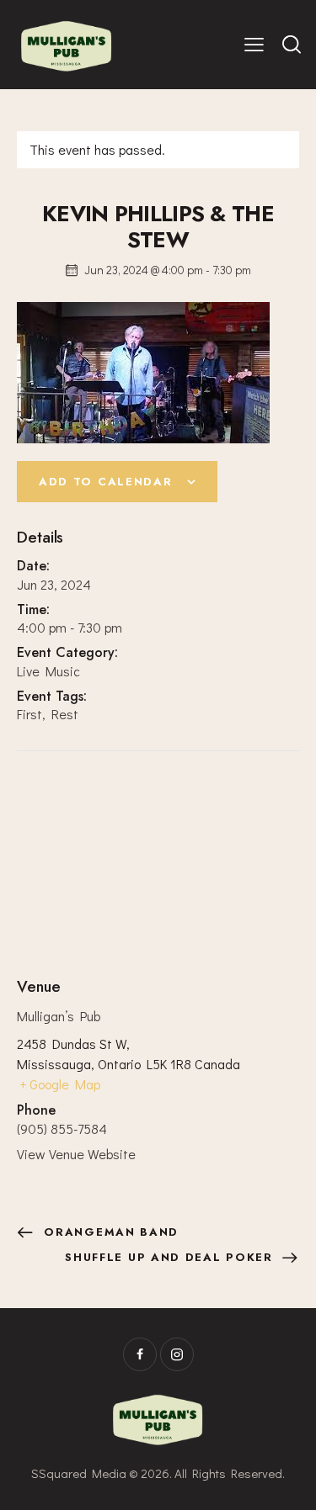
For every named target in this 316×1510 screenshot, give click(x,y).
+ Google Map (59, 1084)
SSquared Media (78, 1473)
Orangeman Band (109, 1232)
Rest (64, 714)
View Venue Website (76, 1154)
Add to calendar (105, 482)
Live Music (48, 671)
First (29, 714)
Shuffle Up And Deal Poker (171, 1257)
